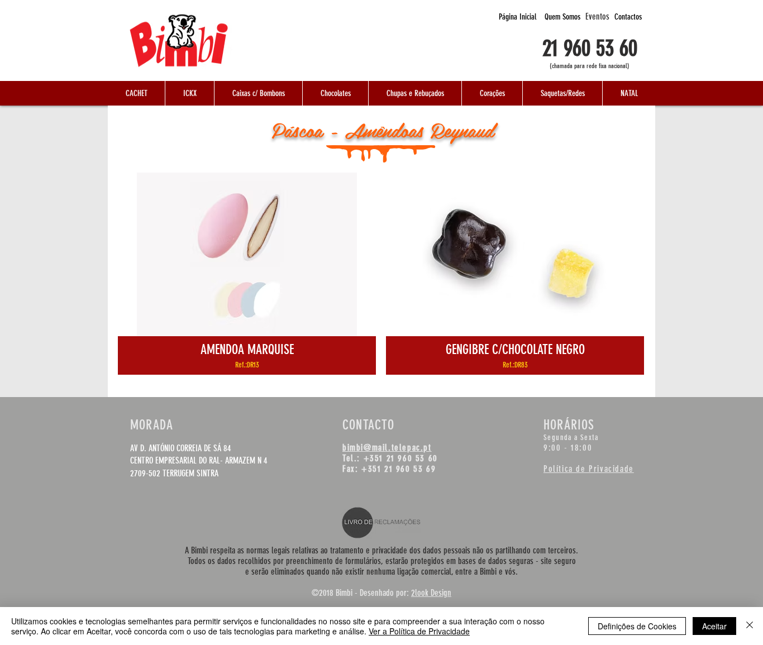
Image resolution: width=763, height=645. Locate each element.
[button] (136, 93)
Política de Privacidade (588, 469)
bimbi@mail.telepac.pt (387, 447)
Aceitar (714, 626)
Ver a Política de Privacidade (419, 631)
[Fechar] (749, 626)
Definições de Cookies (637, 626)
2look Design (431, 592)
